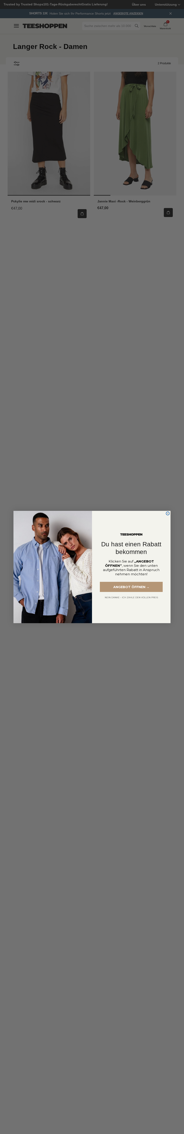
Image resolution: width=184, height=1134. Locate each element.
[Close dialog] (167, 513)
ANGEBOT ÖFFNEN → (131, 587)
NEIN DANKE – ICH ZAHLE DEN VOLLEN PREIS (131, 597)
